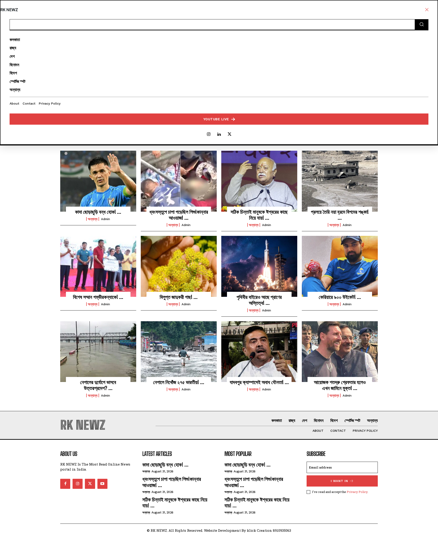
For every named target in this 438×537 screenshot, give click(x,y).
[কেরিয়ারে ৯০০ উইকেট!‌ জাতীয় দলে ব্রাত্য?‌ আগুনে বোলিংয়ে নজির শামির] (340, 266)
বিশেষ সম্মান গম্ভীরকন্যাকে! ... (98, 297)
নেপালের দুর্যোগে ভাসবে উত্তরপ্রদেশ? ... (98, 385)
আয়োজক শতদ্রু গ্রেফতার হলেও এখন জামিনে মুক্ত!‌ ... (340, 385)
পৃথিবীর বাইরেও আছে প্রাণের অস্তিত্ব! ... (259, 300)
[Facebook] (65, 484)
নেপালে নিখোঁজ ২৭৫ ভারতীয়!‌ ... (178, 382)
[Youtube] (102, 484)
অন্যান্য (92, 219)
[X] (229, 134)
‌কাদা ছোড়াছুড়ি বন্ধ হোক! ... (98, 212)
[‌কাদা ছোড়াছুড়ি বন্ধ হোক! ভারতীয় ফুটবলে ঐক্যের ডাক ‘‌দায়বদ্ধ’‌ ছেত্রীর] (98, 181)
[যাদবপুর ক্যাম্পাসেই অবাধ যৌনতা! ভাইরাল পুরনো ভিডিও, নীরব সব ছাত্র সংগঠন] (259, 351)
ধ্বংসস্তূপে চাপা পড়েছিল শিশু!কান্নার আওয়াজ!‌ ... (178, 215)
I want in (339, 481)
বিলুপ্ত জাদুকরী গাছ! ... (179, 297)
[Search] (421, 24)
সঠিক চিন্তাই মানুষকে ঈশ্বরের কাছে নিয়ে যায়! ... (259, 215)
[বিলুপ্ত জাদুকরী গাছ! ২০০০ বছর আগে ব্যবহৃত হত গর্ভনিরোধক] (179, 266)
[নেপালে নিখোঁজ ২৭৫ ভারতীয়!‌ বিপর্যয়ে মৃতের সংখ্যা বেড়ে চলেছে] (179, 351)
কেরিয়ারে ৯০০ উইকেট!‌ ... (340, 297)
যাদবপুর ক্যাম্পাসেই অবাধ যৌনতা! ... (259, 382)
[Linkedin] (219, 134)
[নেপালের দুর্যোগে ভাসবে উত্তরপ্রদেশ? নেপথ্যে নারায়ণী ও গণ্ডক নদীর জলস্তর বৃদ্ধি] (98, 351)
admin (105, 219)
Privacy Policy (357, 492)
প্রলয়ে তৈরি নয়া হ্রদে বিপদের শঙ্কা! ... (340, 215)
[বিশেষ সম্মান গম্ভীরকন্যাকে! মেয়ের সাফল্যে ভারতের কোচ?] (98, 266)
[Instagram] (208, 134)
